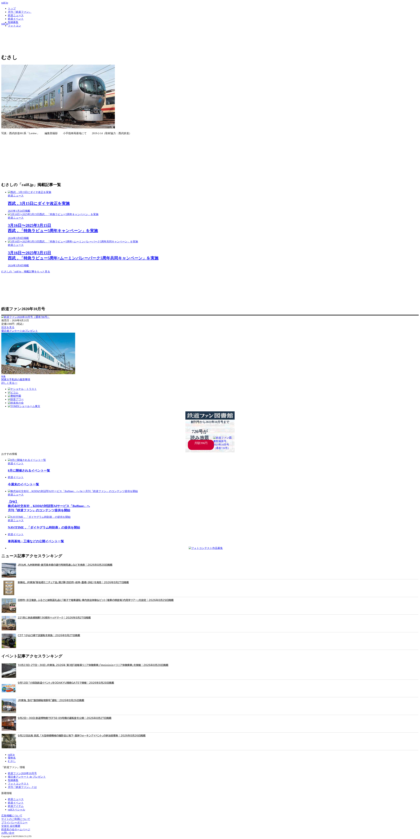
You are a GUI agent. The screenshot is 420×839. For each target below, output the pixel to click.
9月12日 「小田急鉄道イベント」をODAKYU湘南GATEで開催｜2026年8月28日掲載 (66, 683)
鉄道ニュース (16, 15)
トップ (12, 8)
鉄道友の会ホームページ (15, 829)
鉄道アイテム (16, 806)
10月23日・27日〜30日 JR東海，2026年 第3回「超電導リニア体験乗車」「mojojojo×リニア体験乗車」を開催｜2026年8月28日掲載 (93, 665)
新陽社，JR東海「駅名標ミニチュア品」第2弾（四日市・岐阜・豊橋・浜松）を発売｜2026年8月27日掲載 (73, 582)
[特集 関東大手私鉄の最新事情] (38, 373)
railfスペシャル (16, 809)
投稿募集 (13, 22)
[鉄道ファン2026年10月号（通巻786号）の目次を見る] (25, 317)
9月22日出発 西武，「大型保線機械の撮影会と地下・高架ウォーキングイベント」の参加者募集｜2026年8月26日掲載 (82, 735)
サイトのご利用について (15, 819)
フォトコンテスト (18, 783)
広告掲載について (11, 815)
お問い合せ (7, 832)
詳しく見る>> (9, 383)
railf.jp (4, 2)
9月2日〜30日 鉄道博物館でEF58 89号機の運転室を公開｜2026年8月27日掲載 (64, 718)
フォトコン (14, 25)
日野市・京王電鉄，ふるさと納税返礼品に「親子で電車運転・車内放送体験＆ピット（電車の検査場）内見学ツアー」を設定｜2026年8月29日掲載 (96, 600)
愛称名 (12, 757)
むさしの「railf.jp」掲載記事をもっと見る (25, 271)
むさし (12, 761)
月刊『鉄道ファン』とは (22, 787)
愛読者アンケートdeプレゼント (19, 330)
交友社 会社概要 (10, 826)
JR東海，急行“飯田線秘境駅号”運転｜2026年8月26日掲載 (51, 700)
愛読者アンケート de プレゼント (27, 776)
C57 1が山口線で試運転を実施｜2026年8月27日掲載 (49, 635)
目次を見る (7, 327)
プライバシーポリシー (14, 822)
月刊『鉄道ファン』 (20, 11)
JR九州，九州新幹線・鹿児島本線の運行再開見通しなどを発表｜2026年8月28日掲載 (65, 565)
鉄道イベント (16, 18)
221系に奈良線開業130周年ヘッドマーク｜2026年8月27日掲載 (54, 617)
